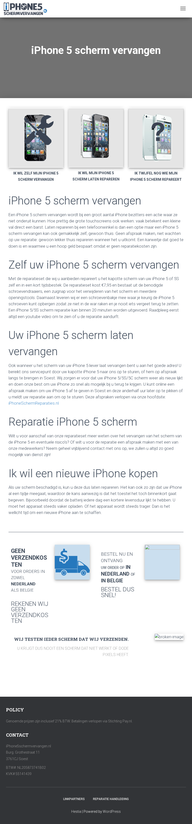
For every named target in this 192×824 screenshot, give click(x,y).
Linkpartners (74, 799)
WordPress (112, 812)
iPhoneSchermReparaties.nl (33, 403)
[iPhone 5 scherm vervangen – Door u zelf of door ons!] (25, 8)
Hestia (76, 812)
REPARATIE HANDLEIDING (111, 799)
